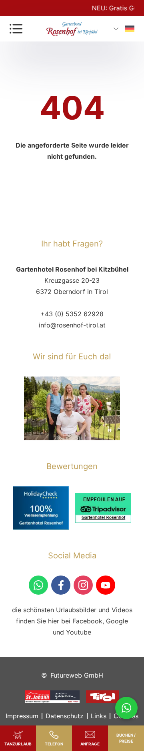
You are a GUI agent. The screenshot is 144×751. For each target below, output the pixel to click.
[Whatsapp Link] (126, 708)
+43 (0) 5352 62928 (72, 314)
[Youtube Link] (105, 585)
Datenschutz (65, 716)
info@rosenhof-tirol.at (72, 325)
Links (98, 716)
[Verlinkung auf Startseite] (72, 28)
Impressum (22, 716)
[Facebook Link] (60, 585)
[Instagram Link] (83, 585)
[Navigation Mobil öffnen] (16, 28)
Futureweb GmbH (76, 675)
